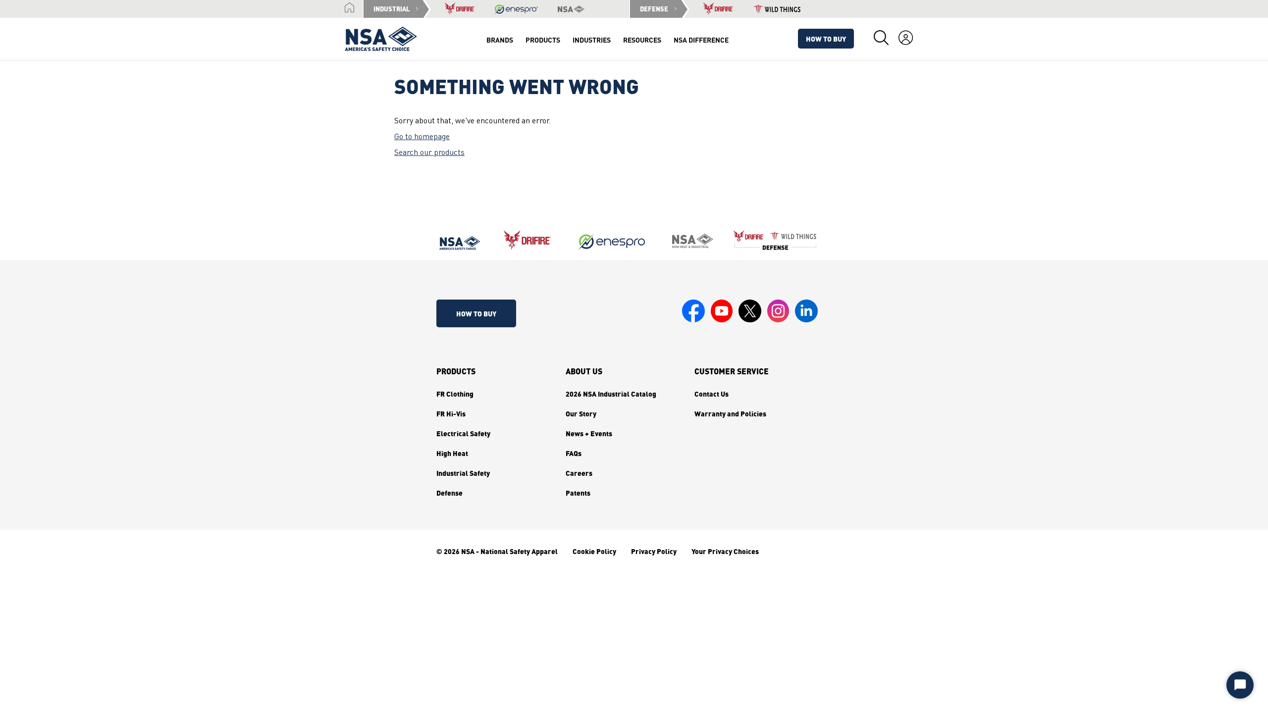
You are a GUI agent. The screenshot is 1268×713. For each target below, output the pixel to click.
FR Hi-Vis (451, 413)
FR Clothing (455, 393)
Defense (449, 492)
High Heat (452, 453)
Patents (578, 492)
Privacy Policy (654, 551)
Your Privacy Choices (725, 551)
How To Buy (826, 39)
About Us (584, 371)
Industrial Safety (463, 472)
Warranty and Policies (730, 413)
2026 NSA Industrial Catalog (611, 393)
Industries (592, 39)
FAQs (573, 453)
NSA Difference (701, 39)
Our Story (581, 413)
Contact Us (711, 393)
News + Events (589, 433)
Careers (579, 472)
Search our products (429, 153)
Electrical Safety (463, 433)
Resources (642, 39)
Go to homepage (422, 137)
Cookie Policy (594, 551)
